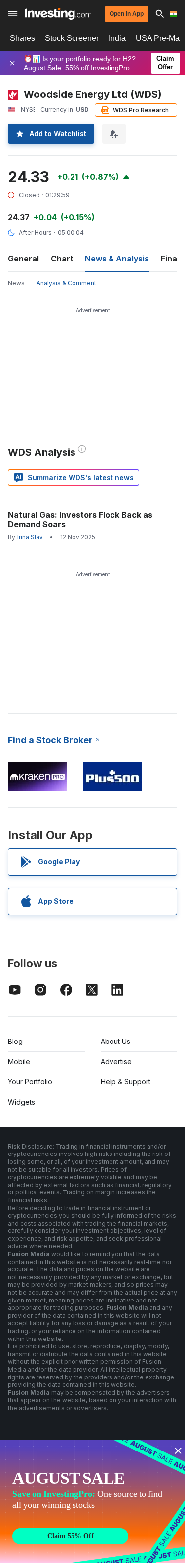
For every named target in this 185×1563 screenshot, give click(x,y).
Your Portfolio (30, 1082)
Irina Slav (30, 537)
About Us (115, 1041)
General (23, 258)
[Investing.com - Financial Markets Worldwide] (58, 14)
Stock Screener (72, 38)
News (16, 283)
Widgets (21, 1102)
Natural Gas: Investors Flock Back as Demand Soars (80, 519)
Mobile (19, 1061)
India (117, 38)
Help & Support (125, 1082)
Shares (22, 38)
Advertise (116, 1061)
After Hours (35, 232)
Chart (62, 258)
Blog (15, 1041)
